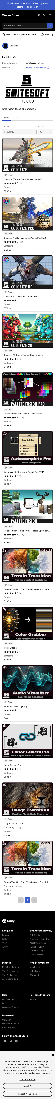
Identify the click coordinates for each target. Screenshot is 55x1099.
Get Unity (6, 1020)
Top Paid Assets (9, 975)
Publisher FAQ (36, 950)
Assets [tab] (6, 117)
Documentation (9, 999)
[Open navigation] (50, 15)
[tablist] (27, 117)
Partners (34, 999)
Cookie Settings (27, 1079)
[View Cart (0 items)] (38, 15)
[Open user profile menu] (44, 15)
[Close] (53, 1055)
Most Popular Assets (11, 967)
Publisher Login (37, 947)
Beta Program (8, 1027)
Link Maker (35, 971)
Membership (35, 967)
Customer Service (10, 1007)
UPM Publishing (37, 954)
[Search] (50, 25)
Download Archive (10, 1023)
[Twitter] (11, 1041)
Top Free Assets (10, 971)
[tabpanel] (27, 512)
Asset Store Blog (10, 979)
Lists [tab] (17, 117)
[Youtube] (5, 1041)
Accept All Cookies (27, 1094)
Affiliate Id (34, 975)
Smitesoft (8, 187)
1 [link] (27, 900)
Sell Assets (35, 935)
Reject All (27, 1086)
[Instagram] (16, 1041)
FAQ (4, 1003)
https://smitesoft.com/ (36, 67)
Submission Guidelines (40, 939)
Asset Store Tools (38, 943)
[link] (21, 900)
